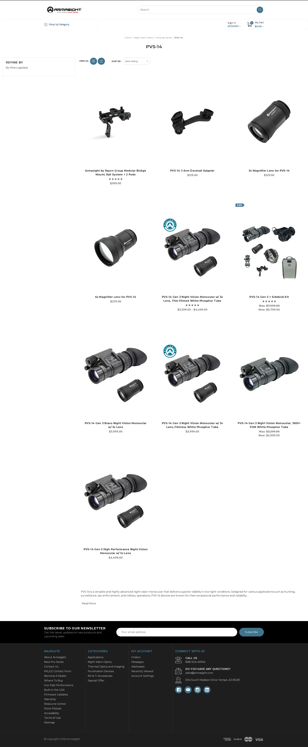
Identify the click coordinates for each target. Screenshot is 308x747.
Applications (95, 657)
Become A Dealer (55, 675)
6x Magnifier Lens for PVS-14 (115, 296)
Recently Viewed (142, 671)
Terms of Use (52, 717)
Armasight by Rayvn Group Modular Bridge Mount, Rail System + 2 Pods (115, 172)
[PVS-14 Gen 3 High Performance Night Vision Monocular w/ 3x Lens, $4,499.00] (115, 500)
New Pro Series (54, 661)
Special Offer (96, 680)
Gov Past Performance (58, 685)
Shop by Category (58, 24)
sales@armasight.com (199, 672)
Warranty (50, 699)
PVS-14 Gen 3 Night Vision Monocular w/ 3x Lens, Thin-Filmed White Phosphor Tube (192, 298)
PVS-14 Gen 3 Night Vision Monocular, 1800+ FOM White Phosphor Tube (269, 425)
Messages (137, 661)
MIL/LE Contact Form (57, 671)
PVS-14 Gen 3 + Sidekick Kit (269, 296)
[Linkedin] (207, 689)
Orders (135, 657)
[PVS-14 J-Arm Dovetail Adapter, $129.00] (192, 121)
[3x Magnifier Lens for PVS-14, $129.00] (269, 121)
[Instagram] (197, 689)
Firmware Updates (56, 694)
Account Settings (142, 675)
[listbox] (136, 61)
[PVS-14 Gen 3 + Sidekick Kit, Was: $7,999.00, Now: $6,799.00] (269, 248)
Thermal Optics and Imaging (106, 666)
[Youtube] (188, 689)
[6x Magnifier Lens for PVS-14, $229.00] (115, 248)
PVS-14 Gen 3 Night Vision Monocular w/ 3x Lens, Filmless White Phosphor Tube (192, 425)
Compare (146, 80)
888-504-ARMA (195, 661)
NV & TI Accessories (100, 675)
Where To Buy (53, 680)
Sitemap (49, 722)
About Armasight (55, 657)
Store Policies (52, 708)
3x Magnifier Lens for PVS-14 (269, 170)
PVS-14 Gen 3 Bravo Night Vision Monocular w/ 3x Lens (115, 425)
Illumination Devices (101, 671)
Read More (89, 603)
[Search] (260, 10)
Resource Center (55, 703)
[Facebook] (178, 689)
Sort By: (116, 61)
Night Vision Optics (100, 661)
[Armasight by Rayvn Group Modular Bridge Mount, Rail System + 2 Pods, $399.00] (115, 121)
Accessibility (51, 713)
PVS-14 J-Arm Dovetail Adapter (192, 170)
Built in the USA (54, 689)
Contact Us (51, 666)
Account (233, 24)
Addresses (137, 666)
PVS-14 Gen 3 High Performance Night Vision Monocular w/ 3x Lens (116, 551)
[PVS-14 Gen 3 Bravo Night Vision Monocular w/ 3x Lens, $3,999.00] (115, 374)
